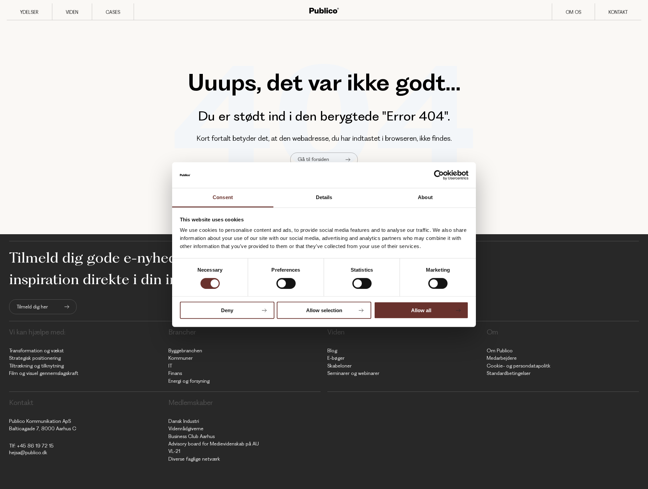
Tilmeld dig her (32, 307)
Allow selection (324, 310)
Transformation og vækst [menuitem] (36, 351)
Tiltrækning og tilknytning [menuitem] (36, 366)
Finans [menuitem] (175, 373)
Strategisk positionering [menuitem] (35, 358)
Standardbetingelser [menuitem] (509, 373)
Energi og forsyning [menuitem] (189, 381)
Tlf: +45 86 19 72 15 (31, 446)
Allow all (421, 310)
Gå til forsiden (313, 159)
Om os (573, 12)
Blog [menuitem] (332, 351)
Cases (113, 12)
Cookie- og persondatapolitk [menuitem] (518, 366)
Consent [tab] (223, 197)
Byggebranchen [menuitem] (185, 351)
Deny (227, 310)
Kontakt (618, 12)
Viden (72, 12)
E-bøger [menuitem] (336, 358)
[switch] (286, 283)
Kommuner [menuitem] (180, 358)
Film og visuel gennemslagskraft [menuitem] (43, 373)
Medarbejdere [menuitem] (502, 358)
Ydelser (29, 12)
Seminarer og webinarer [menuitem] (353, 373)
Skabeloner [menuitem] (339, 366)
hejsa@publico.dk (28, 453)
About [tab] (425, 197)
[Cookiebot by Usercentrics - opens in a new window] (438, 175)
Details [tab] (324, 197)
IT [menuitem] (170, 366)
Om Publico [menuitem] (500, 351)
